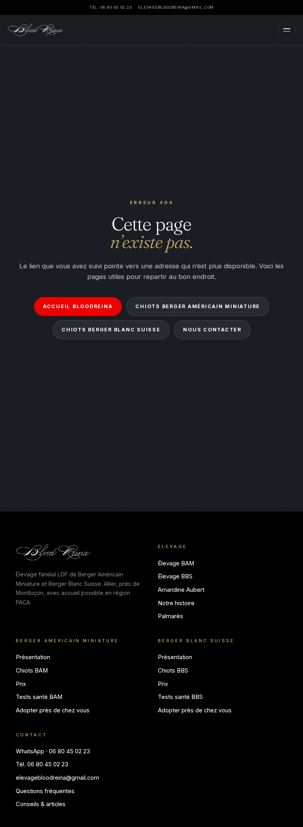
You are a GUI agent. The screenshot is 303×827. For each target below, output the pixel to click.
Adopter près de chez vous (53, 710)
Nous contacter (212, 330)
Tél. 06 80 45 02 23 (110, 7)
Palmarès (170, 616)
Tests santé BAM (39, 697)
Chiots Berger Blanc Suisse (111, 330)
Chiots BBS (173, 670)
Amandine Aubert (181, 589)
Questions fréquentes (45, 791)
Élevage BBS (175, 576)
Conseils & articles (40, 804)
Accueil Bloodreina (77, 306)
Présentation (33, 657)
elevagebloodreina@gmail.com (176, 7)
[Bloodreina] (35, 30)
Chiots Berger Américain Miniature (197, 306)
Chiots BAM (32, 670)
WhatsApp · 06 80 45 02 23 (53, 751)
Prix (21, 684)
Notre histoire (176, 603)
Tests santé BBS (180, 697)
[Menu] (287, 30)
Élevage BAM (176, 563)
